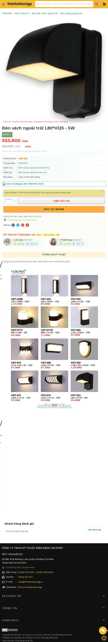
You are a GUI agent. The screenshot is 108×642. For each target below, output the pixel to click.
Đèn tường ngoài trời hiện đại (32, 172)
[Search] (96, 4)
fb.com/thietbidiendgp (30, 587)
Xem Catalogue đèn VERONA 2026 (24, 184)
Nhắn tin (33, 244)
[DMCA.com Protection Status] (10, 630)
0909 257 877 (25, 577)
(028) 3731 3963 (26, 572)
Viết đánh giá (94, 530)
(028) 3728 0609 (44, 572)
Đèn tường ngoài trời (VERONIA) (34, 168)
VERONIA (23, 163)
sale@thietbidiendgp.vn (30, 582)
